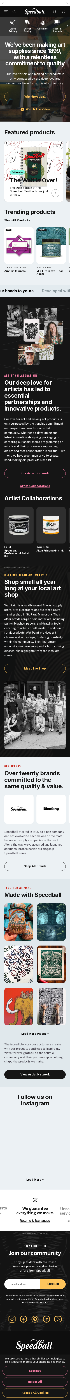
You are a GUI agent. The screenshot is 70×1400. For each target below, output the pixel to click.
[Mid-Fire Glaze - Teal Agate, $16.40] (51, 245)
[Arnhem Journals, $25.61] (19, 245)
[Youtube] (58, 1319)
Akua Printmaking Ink (50, 550)
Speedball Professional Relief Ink (16, 553)
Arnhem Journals (15, 271)
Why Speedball (35, 96)
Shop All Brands (35, 866)
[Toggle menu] (7, 11)
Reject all (35, 1381)
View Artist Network (35, 1074)
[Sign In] (54, 11)
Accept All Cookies (35, 1392)
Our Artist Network (35, 473)
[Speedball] (19, 809)
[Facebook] (23, 1319)
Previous (3, 3)
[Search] (14, 11)
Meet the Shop (35, 668)
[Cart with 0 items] (63, 11)
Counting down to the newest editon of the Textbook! (35, 3)
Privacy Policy (40, 1302)
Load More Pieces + (35, 1033)
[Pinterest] (35, 1319)
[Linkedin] (46, 1319)
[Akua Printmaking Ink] (51, 525)
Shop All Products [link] (17, 220)
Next (67, 3)
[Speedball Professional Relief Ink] (19, 525)
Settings (35, 1370)
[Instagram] (12, 1319)
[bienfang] (51, 809)
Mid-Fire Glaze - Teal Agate (49, 272)
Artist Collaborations (35, 486)
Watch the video (38, 109)
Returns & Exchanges (35, 1220)
